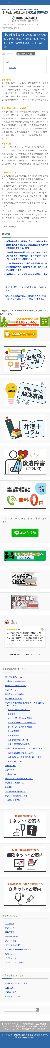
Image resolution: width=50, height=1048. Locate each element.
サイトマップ (10, 958)
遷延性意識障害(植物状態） (19, 744)
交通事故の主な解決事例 (15, 681)
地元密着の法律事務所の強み (17, 949)
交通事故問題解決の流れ (15, 686)
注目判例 (9, 787)
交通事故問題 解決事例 (25, 54)
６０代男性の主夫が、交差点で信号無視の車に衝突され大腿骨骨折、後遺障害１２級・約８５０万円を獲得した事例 (26, 266)
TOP (22, 25)
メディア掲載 (10, 941)
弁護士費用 (9, 924)
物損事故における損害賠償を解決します (24, 757)
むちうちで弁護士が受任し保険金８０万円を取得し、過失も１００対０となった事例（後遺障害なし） (24, 299)
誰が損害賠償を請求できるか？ (21, 753)
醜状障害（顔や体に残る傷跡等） (22, 723)
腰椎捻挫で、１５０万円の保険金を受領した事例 (26, 274)
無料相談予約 (10, 766)
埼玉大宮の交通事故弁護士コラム (19, 779)
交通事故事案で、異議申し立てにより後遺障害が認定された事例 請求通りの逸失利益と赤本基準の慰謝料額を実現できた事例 (27, 244)
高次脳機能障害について (18, 740)
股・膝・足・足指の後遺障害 (20, 727)
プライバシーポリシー (14, 962)
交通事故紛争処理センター (16, 800)
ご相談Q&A (10, 988)
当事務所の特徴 (11, 937)
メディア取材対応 (12, 945)
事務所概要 (9, 932)
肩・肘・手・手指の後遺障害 (20, 718)
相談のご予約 (10, 992)
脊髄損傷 (11, 714)
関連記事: (12, 68)
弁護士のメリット (12, 690)
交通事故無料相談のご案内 (16, 983)
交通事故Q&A (11, 774)
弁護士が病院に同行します (16, 796)
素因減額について (15, 761)
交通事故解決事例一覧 (14, 783)
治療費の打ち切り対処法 (15, 694)
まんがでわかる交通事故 (15, 792)
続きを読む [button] (11, 644)
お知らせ (9, 954)
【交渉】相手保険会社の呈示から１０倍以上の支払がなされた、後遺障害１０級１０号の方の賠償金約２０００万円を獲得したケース (26, 255)
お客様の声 (9, 770)
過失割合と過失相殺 (13, 699)
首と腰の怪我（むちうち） (19, 710)
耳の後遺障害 (13, 736)
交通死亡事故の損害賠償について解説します (23, 748)
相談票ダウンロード (13, 996)
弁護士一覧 (9, 928)
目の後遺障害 (13, 731)
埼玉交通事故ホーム (13, 677)
